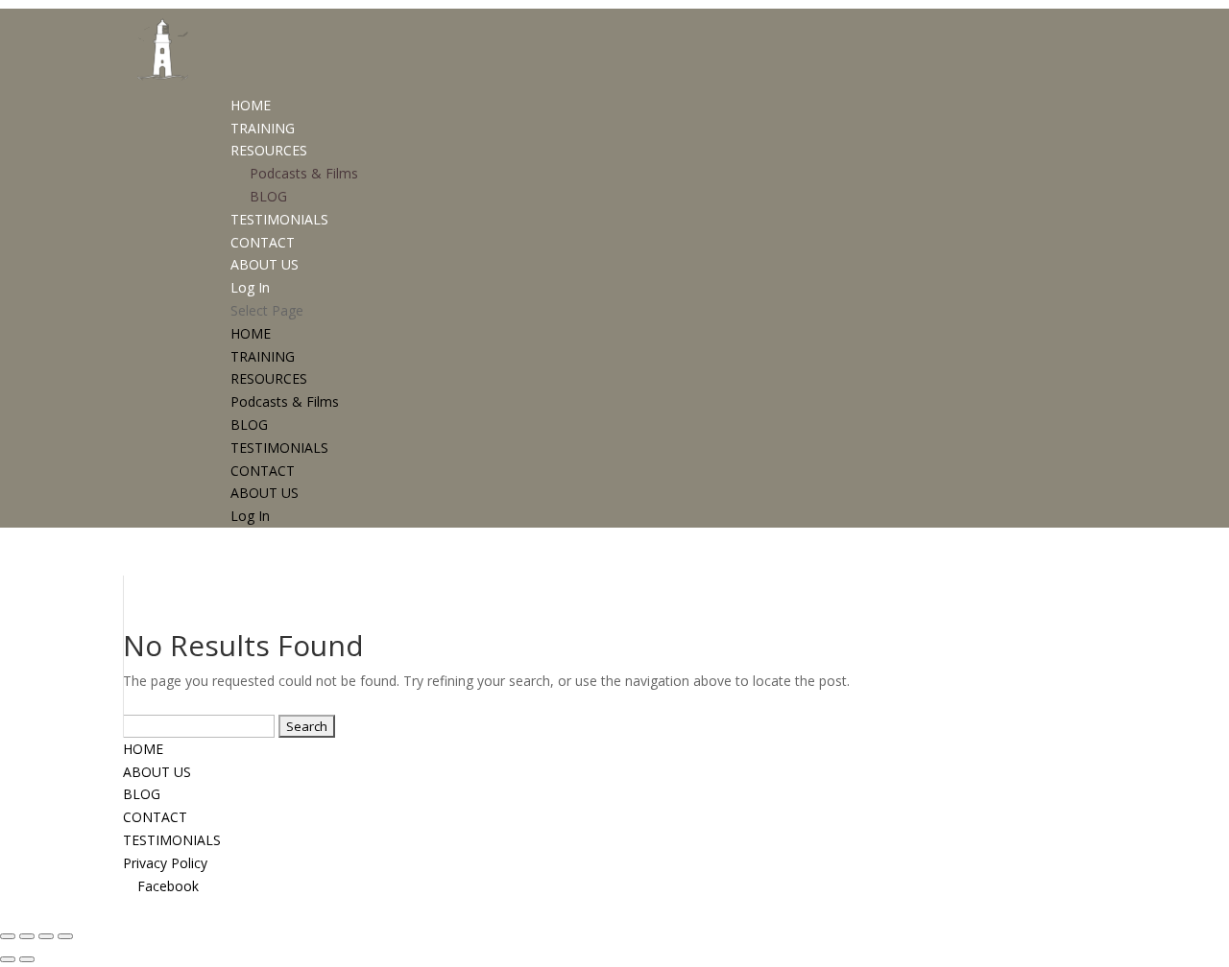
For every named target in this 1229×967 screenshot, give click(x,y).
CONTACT (262, 242)
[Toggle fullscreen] (27, 936)
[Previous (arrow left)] (7, 959)
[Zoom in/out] (7, 936)
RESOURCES (268, 150)
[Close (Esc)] (65, 936)
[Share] (46, 936)
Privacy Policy (165, 863)
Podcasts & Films (304, 173)
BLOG (268, 196)
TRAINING (262, 128)
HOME (250, 105)
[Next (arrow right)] (27, 959)
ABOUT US (264, 264)
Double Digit (826, 908)
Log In (250, 287)
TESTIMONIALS (279, 219)
